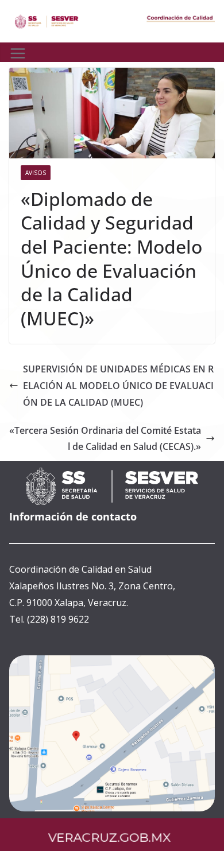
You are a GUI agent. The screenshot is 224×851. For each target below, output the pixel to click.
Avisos (35, 173)
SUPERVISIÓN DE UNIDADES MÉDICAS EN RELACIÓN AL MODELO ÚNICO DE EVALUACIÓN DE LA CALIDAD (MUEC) (118, 386)
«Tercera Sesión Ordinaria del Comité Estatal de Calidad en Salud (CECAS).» (105, 438)
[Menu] (17, 53)
